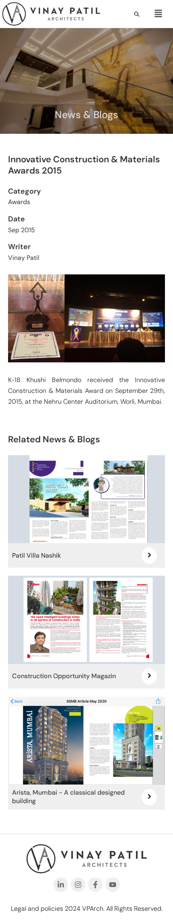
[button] (157, 14)
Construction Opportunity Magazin (64, 676)
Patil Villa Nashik (36, 555)
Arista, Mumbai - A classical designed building (68, 796)
